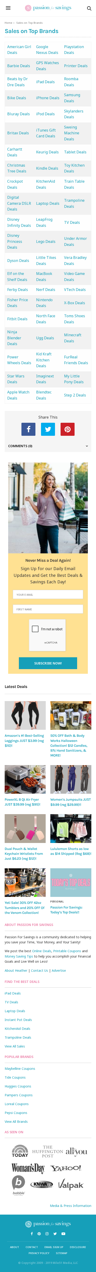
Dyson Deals (18, 260)
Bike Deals (16, 97)
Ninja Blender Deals (14, 337)
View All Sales (15, 1046)
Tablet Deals (75, 152)
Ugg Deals (45, 337)
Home (8, 22)
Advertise (59, 970)
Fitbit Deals (17, 318)
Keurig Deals (47, 152)
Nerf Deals (45, 289)
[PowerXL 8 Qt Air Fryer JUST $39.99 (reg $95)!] (25, 779)
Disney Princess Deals (14, 241)
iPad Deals (45, 81)
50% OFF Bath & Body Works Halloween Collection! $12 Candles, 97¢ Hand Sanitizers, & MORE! (68, 745)
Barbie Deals (18, 65)
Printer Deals (76, 65)
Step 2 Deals (75, 395)
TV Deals (72, 222)
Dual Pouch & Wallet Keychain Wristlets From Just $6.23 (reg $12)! (24, 854)
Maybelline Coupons (20, 1068)
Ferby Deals (17, 289)
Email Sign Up (54, 1247)
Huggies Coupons (18, 1086)
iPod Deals (45, 113)
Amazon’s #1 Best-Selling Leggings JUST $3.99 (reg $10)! (24, 740)
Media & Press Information (70, 1205)
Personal (57, 901)
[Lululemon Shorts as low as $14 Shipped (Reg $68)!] (70, 828)
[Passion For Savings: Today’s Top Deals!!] (70, 882)
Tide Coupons (15, 1077)
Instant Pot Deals (18, 1020)
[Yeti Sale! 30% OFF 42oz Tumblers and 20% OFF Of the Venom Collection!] (25, 882)
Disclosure (78, 1247)
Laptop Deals (47, 203)
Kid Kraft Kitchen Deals (43, 359)
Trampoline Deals (18, 1037)
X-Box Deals (74, 302)
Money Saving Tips (19, 956)
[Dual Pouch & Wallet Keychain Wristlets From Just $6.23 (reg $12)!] (25, 828)
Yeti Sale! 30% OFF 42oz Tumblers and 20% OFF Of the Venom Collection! (24, 908)
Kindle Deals (47, 168)
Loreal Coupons (17, 1104)
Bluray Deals (18, 113)
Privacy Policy (39, 1253)
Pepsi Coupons (16, 1112)
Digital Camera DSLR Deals (19, 203)
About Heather (16, 970)
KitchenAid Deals (17, 1028)
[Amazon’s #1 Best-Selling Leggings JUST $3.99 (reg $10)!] (25, 715)
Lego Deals (45, 241)
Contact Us (39, 970)
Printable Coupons (67, 951)
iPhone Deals (47, 97)
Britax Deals (18, 132)
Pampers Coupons (19, 1095)
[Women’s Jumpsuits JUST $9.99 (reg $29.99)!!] (70, 779)
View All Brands (16, 1121)
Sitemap (61, 1253)
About (14, 1247)
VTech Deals (75, 289)
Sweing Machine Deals (71, 133)
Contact (32, 1247)
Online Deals (41, 951)
